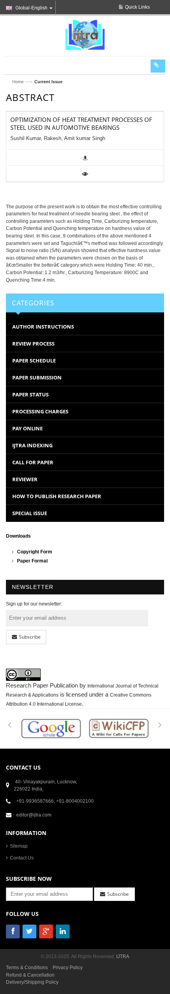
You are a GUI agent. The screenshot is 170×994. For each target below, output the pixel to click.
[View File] (85, 173)
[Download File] (85, 157)
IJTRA (122, 956)
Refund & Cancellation (30, 975)
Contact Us (22, 858)
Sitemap (19, 846)
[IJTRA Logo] (85, 34)
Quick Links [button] (137, 7)
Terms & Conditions (27, 967)
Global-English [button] (31, 8)
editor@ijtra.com (33, 815)
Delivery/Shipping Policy (32, 982)
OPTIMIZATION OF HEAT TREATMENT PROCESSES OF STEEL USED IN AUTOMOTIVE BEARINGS (81, 123)
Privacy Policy (68, 967)
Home (18, 81)
